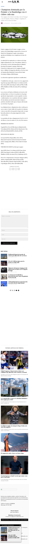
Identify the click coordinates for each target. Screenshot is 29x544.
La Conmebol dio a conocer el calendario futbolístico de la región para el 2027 (14, 399)
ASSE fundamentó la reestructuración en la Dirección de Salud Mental (17, 282)
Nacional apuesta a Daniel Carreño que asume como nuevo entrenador (14, 476)
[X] (13, 169)
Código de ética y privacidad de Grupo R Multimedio (14, 519)
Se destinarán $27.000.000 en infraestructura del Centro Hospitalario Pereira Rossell (18, 276)
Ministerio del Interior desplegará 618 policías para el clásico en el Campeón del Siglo (17, 269)
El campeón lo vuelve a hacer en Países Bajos (12, 453)
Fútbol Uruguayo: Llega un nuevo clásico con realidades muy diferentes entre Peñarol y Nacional (14, 371)
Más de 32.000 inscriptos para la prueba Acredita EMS (16, 262)
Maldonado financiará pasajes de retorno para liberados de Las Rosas (17, 255)
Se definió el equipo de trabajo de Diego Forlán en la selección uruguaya (14, 426)
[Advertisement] (14, 189)
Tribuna (2, 6)
